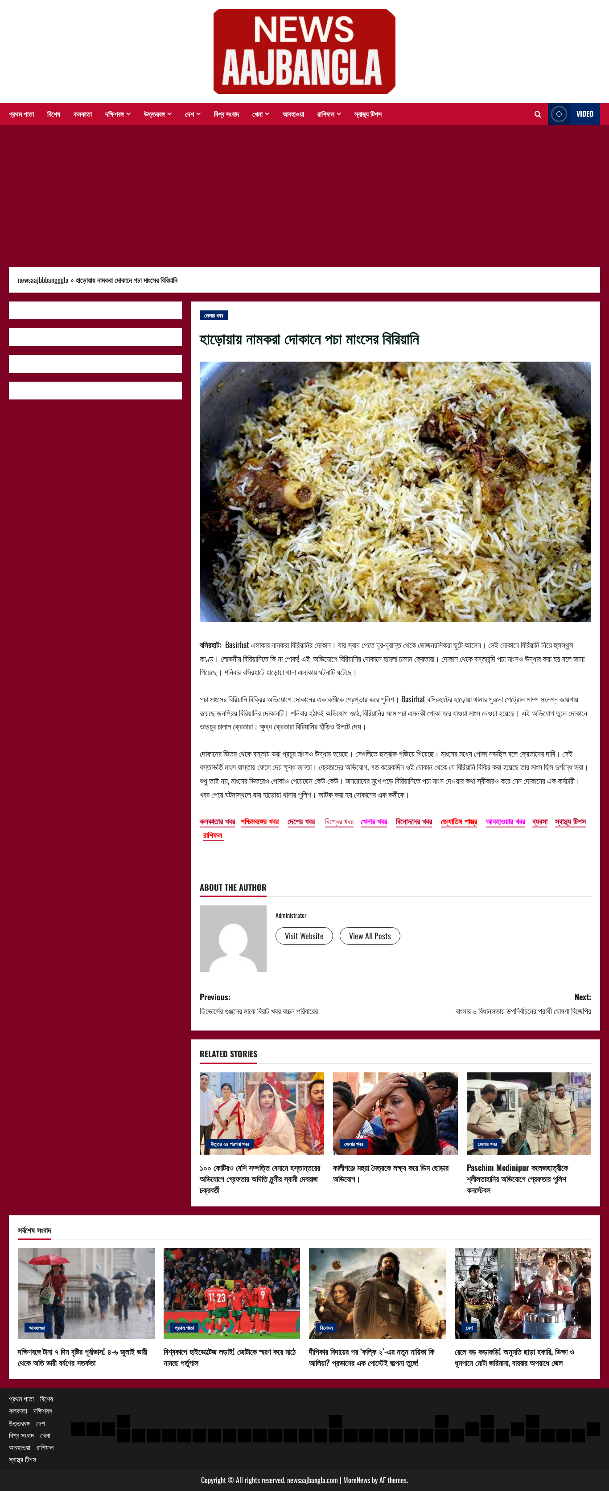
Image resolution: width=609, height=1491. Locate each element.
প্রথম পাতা (21, 113)
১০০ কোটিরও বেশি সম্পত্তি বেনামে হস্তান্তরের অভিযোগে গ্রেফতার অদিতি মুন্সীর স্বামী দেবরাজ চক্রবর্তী (260, 1178)
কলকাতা (83, 113)
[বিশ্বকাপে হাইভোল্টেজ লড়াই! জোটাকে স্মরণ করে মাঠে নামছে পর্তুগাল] (232, 1293)
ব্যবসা (539, 821)
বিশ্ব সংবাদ (226, 113)
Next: (523, 1003)
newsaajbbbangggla (43, 279)
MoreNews (356, 1480)
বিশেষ (53, 113)
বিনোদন (326, 1327)
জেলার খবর (213, 315)
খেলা (257, 113)
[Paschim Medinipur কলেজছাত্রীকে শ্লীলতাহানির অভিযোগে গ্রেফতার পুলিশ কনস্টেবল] (529, 1113)
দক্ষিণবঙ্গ (114, 113)
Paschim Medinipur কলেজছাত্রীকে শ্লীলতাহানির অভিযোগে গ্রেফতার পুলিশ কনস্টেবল (517, 1178)
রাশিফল (325, 113)
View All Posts (370, 935)
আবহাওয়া (293, 113)
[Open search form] (538, 114)
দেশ (189, 113)
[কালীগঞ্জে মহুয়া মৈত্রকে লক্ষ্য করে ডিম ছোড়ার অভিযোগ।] (395, 1113)
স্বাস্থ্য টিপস (368, 113)
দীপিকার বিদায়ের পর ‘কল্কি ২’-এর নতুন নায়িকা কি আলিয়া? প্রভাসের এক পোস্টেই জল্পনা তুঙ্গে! (371, 1356)
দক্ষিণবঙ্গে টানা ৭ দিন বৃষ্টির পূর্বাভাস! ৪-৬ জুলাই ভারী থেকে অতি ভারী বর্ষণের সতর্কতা (82, 1356)
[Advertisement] (304, 191)
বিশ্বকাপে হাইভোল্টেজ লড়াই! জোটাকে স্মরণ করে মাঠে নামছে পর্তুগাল (230, 1356)
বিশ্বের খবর (339, 821)
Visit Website (304, 935)
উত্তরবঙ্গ (154, 113)
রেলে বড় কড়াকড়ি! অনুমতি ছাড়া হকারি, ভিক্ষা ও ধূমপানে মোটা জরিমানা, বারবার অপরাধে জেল (514, 1356)
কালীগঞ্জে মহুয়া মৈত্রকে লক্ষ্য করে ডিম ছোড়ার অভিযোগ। (391, 1172)
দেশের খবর (301, 821)
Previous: (259, 1003)
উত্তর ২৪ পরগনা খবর (230, 1143)
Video (584, 113)
